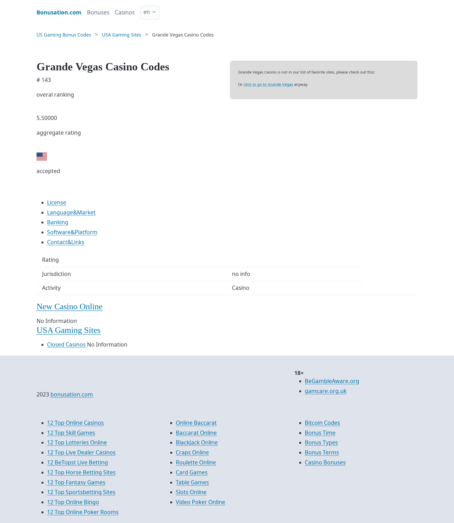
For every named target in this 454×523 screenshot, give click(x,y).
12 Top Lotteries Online (77, 442)
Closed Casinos (67, 344)
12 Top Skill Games (71, 432)
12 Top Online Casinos (75, 422)
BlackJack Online (197, 442)
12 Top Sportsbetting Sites (81, 492)
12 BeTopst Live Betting (77, 462)
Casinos (125, 12)
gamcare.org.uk (326, 391)
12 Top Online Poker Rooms (82, 512)
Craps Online (192, 452)
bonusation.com (71, 394)
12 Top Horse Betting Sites (81, 472)
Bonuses (98, 12)
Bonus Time (320, 432)
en (146, 11)
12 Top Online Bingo (73, 502)
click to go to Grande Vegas (268, 84)
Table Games (192, 482)
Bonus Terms (322, 452)
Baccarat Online (196, 432)
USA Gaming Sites (68, 330)
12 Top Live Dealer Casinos (81, 452)
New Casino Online (69, 306)
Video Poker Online (200, 502)
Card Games (192, 472)
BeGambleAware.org (332, 381)
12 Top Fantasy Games (76, 482)
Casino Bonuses (325, 462)
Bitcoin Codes (322, 422)
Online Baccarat (196, 422)
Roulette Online (196, 462)
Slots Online (191, 492)
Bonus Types (321, 442)
